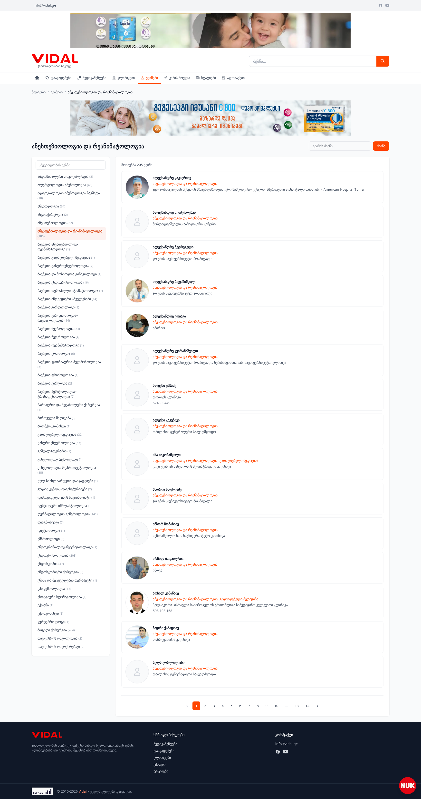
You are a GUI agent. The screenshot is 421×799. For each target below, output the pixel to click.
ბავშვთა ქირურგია (56, 383)
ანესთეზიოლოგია (55, 222)
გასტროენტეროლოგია (59, 442)
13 (297, 705)
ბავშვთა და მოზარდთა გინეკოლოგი (69, 274)
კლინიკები (126, 77)
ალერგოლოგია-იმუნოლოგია (65, 184)
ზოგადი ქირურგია (56, 630)
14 (307, 705)
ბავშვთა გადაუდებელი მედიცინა (66, 257)
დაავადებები (61, 77)
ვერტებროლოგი (53, 621)
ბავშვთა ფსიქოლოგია (58, 375)
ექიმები (152, 77)
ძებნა (381, 146)
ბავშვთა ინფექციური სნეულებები (67, 298)
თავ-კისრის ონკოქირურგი (61, 646)
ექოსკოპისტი (50, 613)
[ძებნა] (382, 61)
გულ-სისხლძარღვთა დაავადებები (68, 480)
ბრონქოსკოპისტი (54, 426)
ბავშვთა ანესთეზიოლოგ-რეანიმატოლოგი (58, 246)
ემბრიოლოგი (51, 538)
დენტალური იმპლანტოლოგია (65, 505)
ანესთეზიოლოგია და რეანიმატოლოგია (70, 233)
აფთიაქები (236, 77)
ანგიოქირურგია (53, 214)
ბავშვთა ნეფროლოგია (58, 337)
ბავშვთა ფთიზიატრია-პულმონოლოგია (69, 364)
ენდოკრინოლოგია (57, 555)
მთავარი (39, 92)
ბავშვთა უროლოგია (56, 353)
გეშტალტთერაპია (54, 451)
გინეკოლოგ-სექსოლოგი (60, 459)
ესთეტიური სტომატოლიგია (62, 596)
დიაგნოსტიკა (51, 522)
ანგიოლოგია (51, 206)
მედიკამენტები (94, 77)
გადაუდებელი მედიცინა (60, 434)
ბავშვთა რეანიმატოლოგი (61, 345)
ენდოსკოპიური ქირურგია (60, 572)
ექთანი (45, 605)
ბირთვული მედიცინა (57, 417)
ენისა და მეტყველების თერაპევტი (67, 580)
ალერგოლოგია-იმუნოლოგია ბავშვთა (69, 195)
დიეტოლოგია (51, 530)
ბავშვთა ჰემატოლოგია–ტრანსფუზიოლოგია (57, 394)
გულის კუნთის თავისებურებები (65, 489)
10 (276, 705)
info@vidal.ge (45, 5)
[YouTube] (387, 5)
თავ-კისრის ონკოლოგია (60, 638)
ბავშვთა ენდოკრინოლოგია (63, 282)
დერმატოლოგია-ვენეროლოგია (68, 514)
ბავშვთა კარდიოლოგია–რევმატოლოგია (58, 318)
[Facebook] (381, 5)
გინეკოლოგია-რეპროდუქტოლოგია (67, 470)
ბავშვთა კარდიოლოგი (58, 307)
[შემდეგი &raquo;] (317, 705)
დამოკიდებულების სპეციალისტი (66, 497)
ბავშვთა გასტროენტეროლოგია (65, 265)
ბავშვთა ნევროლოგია (59, 328)
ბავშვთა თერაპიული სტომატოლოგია (70, 290)
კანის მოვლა (179, 77)
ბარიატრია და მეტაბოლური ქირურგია (69, 407)
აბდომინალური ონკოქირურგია (65, 176)
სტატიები (208, 77)
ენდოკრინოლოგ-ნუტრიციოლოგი (67, 547)
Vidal (83, 791)
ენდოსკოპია (51, 563)
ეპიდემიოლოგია (54, 588)
